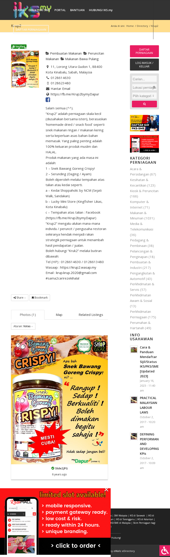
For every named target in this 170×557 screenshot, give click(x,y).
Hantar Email (60, 88)
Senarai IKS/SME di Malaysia (116, 522)
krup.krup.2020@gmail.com (76, 272)
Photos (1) (28, 314)
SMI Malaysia (120, 515)
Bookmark (41, 297)
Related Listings (91, 314)
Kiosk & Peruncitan (144, 191)
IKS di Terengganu (125, 519)
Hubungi (116, 537)
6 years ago (59, 474)
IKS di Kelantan (145, 519)
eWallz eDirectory (124, 551)
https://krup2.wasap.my (78, 267)
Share (20, 297)
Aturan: (22, 326)
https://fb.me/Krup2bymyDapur (75, 94)
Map (59, 314)
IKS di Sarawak (137, 515)
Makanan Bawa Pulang (81, 59)
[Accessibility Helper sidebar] (164, 550)
